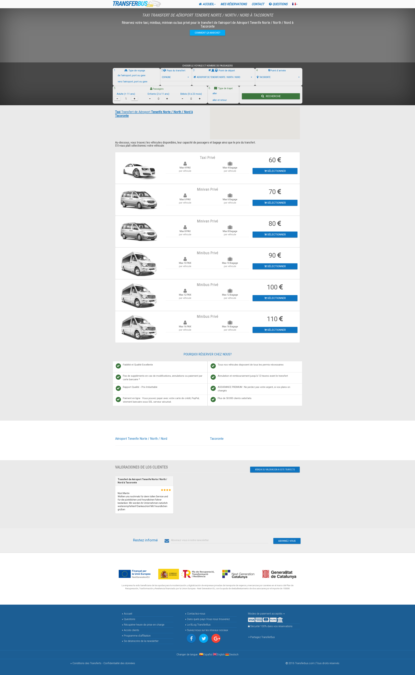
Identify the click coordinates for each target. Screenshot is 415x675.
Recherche (273, 96)
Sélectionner (276, 171)
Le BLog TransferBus (199, 624)
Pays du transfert (175, 70)
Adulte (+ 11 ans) (126, 93)
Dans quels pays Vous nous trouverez (208, 619)
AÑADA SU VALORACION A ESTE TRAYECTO (275, 469)
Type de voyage (136, 70)
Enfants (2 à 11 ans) (158, 93)
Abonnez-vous (287, 541)
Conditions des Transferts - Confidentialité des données (103, 663)
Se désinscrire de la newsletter (141, 641)
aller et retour (220, 100)
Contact (258, 4)
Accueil (127, 613)
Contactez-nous (195, 613)
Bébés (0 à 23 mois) (191, 93)
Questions (279, 4)
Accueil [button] (208, 4)
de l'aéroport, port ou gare (131, 75)
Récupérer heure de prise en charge (143, 624)
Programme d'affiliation (137, 635)
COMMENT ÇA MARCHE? (207, 32)
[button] (295, 4)
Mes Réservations (233, 4)
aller (215, 93)
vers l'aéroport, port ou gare (132, 81)
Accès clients (131, 630)
